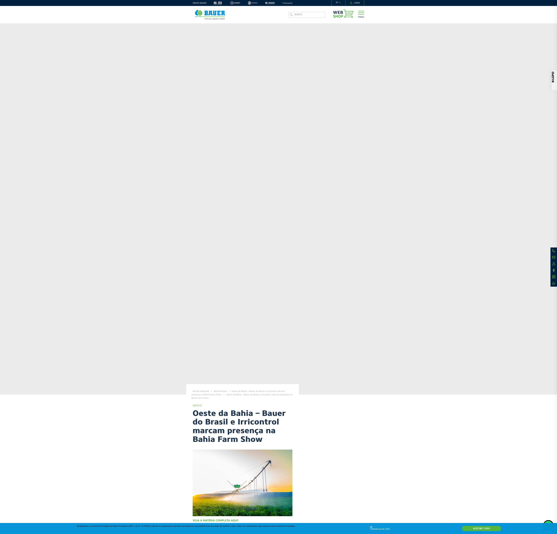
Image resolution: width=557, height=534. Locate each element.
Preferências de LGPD (380, 529)
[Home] (210, 15)
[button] (361, 15)
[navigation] (338, 3)
